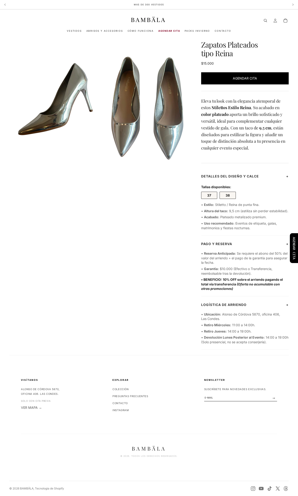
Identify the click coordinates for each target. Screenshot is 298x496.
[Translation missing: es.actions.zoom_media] (54, 102)
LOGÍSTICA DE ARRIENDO (245, 305)
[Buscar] (265, 20)
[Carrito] (285, 20)
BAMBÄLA (27, 488)
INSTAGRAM (120, 410)
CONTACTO (120, 403)
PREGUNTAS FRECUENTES (130, 396)
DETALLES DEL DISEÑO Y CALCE (245, 176)
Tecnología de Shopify (49, 488)
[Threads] (286, 488)
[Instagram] (253, 488)
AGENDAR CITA (245, 78)
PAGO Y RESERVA (245, 244)
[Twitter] (278, 488)
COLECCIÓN (120, 389)
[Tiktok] (269, 488)
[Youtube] (261, 488)
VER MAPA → (31, 407)
